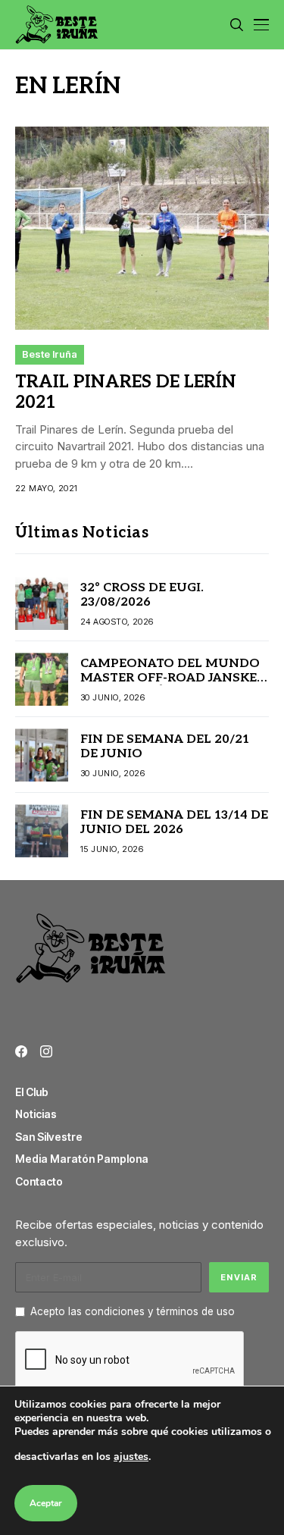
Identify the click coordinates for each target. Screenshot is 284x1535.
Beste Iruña (49, 354)
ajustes (131, 1456)
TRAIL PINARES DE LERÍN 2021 (125, 392)
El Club (31, 1091)
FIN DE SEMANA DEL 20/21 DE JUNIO (164, 746)
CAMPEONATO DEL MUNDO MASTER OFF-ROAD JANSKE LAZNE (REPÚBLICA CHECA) (170, 678)
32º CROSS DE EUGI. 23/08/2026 (142, 595)
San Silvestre (49, 1136)
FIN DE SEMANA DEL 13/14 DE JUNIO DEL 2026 (174, 822)
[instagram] (46, 1051)
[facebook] (21, 1051)
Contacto (39, 1181)
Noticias (36, 1113)
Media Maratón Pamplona (81, 1158)
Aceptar (46, 1503)
